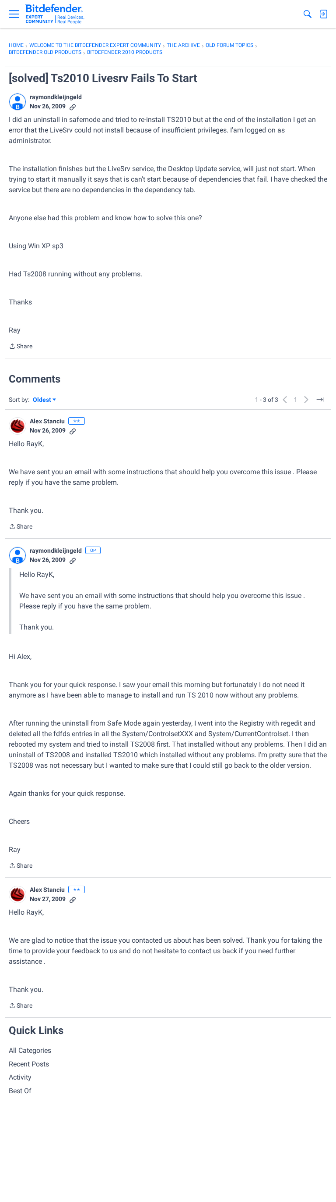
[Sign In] (323, 14)
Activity (20, 1077)
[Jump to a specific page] (320, 400)
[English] (54, 14)
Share (20, 347)
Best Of (20, 1091)
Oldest (42, 400)
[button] (17, 102)
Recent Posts (29, 1064)
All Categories (30, 1050)
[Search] (307, 14)
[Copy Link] (72, 106)
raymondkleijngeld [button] (56, 96)
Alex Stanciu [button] (47, 421)
